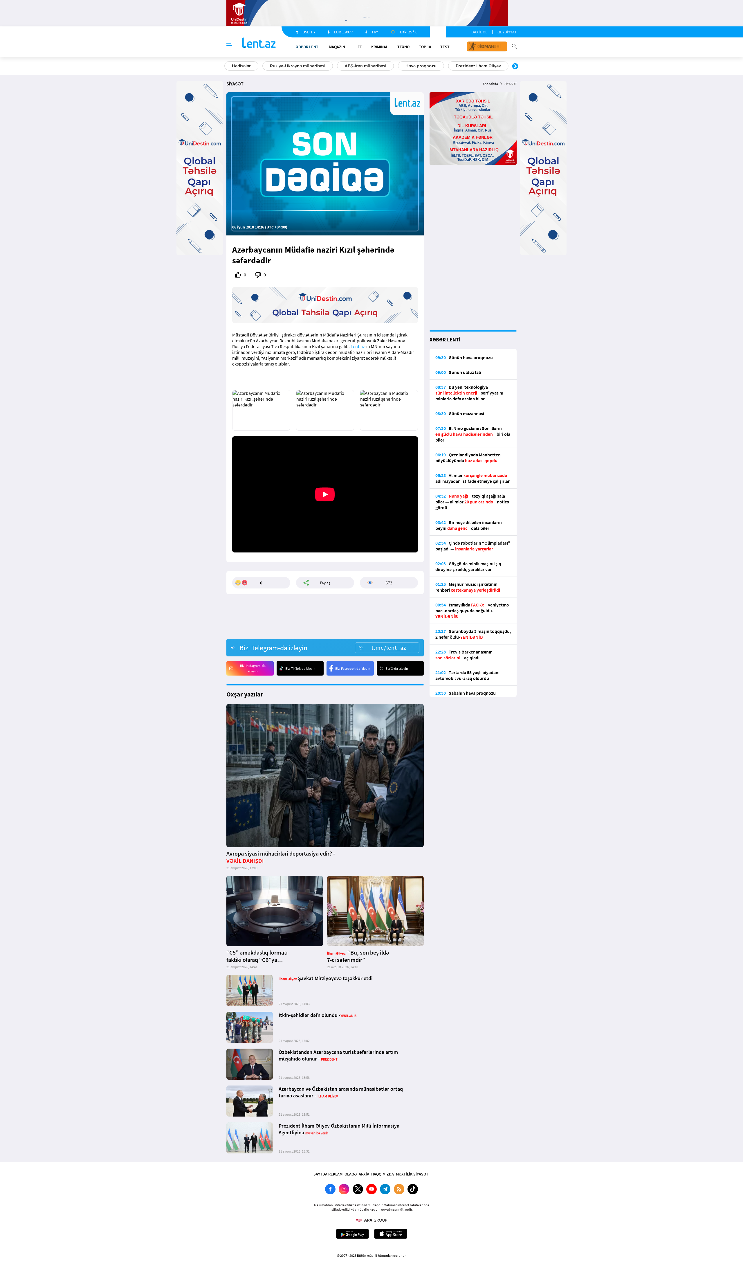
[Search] (514, 45)
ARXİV (364, 1174)
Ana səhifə (490, 84)
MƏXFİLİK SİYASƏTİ (413, 1174)
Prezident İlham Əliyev (478, 66)
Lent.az (358, 346)
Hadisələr (241, 66)
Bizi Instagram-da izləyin (253, 668)
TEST (445, 46)
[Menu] (229, 43)
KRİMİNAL (379, 46)
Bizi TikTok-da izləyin (300, 668)
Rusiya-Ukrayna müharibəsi (297, 66)
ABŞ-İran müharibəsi (365, 66)
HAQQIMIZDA (382, 1174)
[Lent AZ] (259, 43)
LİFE (358, 46)
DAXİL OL (479, 32)
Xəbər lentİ (308, 46)
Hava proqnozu (421, 66)
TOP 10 (425, 46)
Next (515, 66)
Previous (227, 66)
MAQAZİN (337, 46)
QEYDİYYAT (507, 32)
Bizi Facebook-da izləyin (352, 668)
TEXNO (403, 46)
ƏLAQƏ (351, 1174)
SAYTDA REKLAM (327, 1174)
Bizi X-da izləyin (396, 668)
